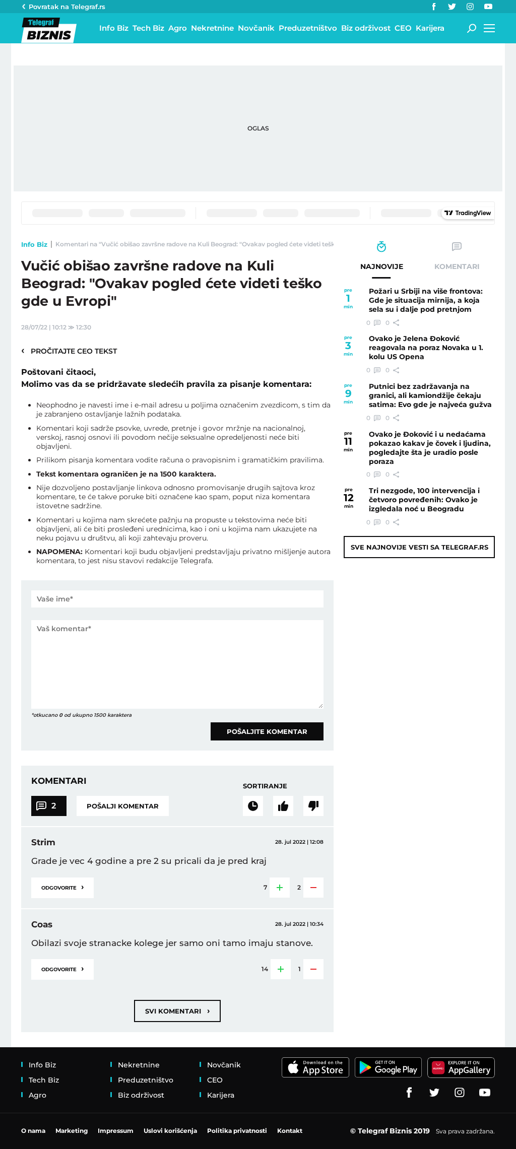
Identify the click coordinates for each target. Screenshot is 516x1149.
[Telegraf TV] (488, 6)
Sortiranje (265, 786)
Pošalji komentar (123, 806)
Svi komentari (177, 1011)
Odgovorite (62, 887)
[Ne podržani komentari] (313, 806)
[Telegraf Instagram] (470, 6)
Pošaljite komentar (267, 731)
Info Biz (34, 244)
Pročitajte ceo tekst (69, 350)
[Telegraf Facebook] (433, 6)
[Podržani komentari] (283, 806)
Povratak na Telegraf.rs (67, 7)
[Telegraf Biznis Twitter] (452, 6)
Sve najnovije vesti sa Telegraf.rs (419, 547)
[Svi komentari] (253, 806)
